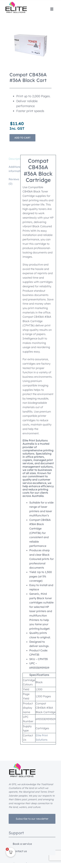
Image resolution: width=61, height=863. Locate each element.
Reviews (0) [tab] (13, 181)
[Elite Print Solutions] (16, 3)
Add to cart (22, 137)
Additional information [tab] (13, 169)
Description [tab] (13, 158)
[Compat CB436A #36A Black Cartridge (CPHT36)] (30, 45)
